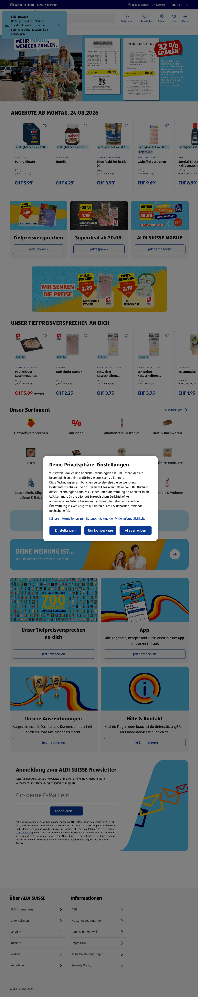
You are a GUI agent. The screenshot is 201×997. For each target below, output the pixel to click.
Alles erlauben (135, 530)
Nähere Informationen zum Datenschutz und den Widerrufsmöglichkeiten (98, 518)
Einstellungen (65, 530)
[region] (100, 498)
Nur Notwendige (100, 530)
